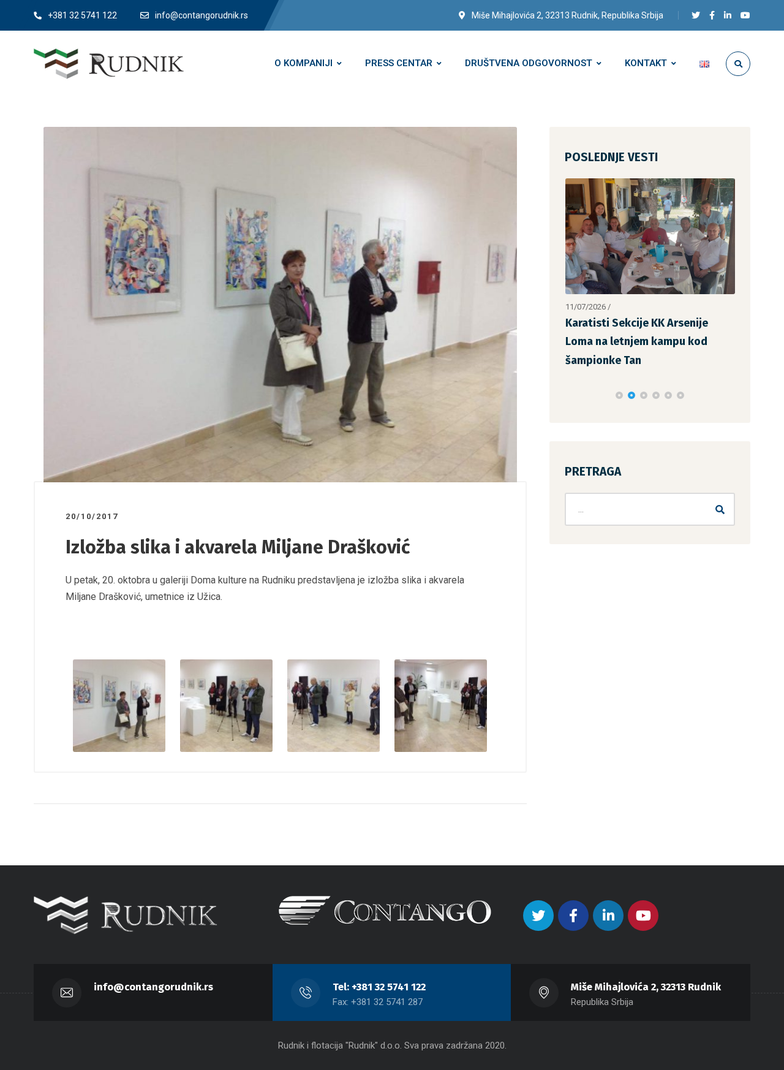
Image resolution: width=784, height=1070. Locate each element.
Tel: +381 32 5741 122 (379, 987)
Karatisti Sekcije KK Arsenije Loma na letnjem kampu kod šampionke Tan (636, 341)
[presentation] (570, 395)
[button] (619, 395)
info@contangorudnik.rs (153, 987)
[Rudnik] (109, 63)
